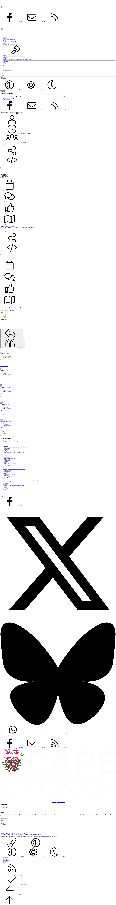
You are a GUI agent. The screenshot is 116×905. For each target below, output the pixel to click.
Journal (2, 178)
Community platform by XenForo (12, 833)
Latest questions (28, 59)
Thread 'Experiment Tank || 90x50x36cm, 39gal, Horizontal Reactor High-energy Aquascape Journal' (22, 479)
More (4, 62)
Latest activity (5, 41)
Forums (4, 38)
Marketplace (5, 58)
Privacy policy (5, 861)
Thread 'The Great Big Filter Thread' (10, 490)
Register (2, 75)
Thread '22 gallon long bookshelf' (9, 458)
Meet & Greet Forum (7, 357)
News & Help (5, 807)
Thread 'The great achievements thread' (10, 441)
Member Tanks (6, 808)
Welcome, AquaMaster (7, 421)
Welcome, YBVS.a (6, 404)
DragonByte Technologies (33, 834)
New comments (11, 44)
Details (39, 834)
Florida (4, 224)
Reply (1, 229)
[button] (36, 846)
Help (4, 862)
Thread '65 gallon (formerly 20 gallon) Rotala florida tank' (14, 469)
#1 (3, 165)
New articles (5, 56)
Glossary (12, 63)
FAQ (4, 63)
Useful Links (16, 63)
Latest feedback (21, 59)
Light (41, 89)
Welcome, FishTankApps (8, 370)
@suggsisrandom (14, 226)
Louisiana (5, 304)
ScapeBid (5, 53)
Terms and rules (6, 860)
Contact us (2, 90)
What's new (5, 40)
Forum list (5, 39)
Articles (4, 55)
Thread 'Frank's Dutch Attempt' (9, 474)
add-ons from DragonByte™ (16, 834)
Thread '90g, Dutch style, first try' (9, 463)
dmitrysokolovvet (6, 830)
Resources (5, 57)
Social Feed (5, 37)
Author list (22, 56)
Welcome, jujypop (6, 353)
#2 (3, 252)
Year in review (8, 63)
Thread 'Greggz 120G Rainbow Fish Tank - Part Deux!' (13, 485)
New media (15, 41)
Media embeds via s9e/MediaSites (50, 836)
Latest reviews (17, 56)
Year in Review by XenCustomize (37, 836)
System (20, 89)
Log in (1, 73)
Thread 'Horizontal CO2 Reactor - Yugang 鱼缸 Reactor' (14, 452)
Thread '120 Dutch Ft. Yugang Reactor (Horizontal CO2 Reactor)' (15, 447)
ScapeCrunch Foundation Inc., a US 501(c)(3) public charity (29, 814)
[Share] (12, 154)
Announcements (6, 806)
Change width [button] (5, 857)
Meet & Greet (5, 810)
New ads (4, 59)
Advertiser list (5, 61)
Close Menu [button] (2, 91)
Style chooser (24, 846)
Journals (4, 42)
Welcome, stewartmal (7, 387)
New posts (10, 41)
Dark (62, 89)
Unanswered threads (11, 39)
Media (4, 43)
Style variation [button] (3, 79)
